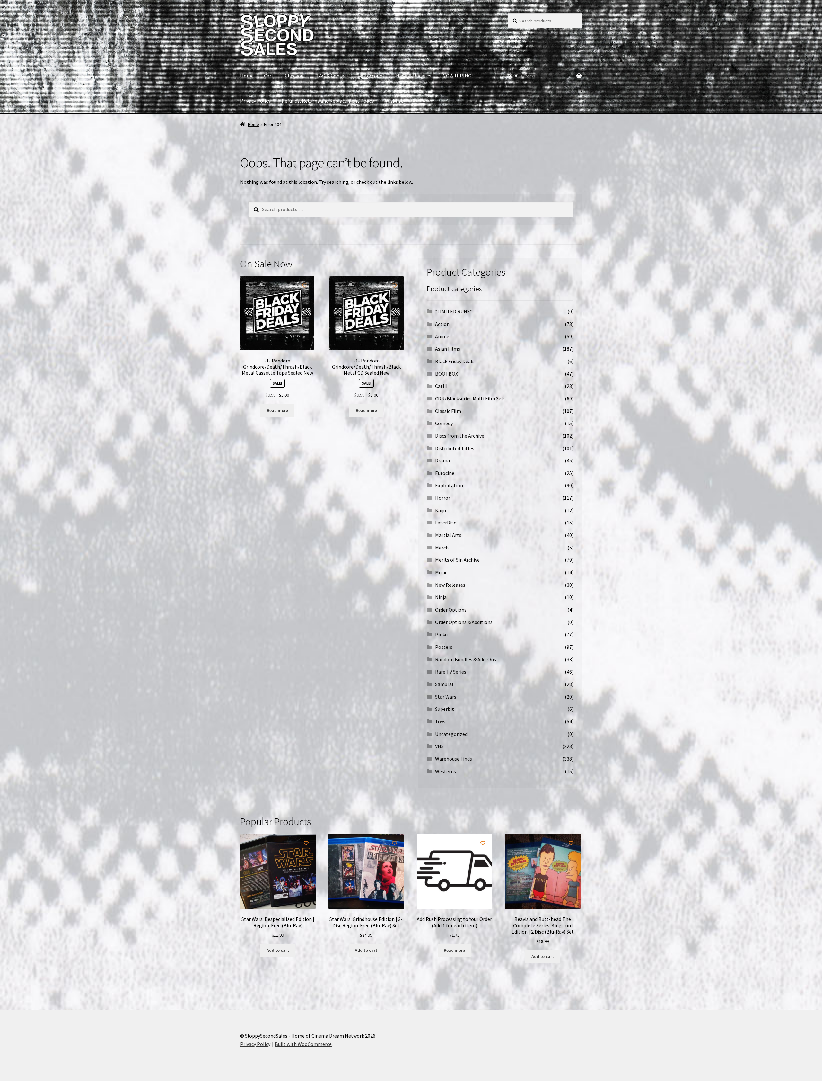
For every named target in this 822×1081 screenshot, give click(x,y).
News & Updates (413, 75)
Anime (442, 336)
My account (372, 75)
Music (441, 572)
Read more (277, 410)
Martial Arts (448, 535)
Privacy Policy (255, 100)
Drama (442, 460)
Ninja (441, 597)
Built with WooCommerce (303, 1044)
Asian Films (447, 348)
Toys (440, 721)
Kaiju (440, 510)
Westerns (445, 771)
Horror (442, 498)
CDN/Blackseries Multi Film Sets (470, 398)
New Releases (450, 585)
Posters (443, 647)
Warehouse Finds (453, 758)
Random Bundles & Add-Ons (465, 659)
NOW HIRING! (457, 75)
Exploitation (449, 485)
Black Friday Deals (455, 361)
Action (442, 324)
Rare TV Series (450, 671)
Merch (442, 547)
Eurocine (444, 473)
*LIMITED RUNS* (453, 311)
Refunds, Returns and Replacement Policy (328, 100)
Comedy (444, 423)
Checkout (295, 75)
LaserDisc (445, 522)
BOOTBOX (446, 374)
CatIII (441, 386)
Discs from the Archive (459, 436)
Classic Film (448, 411)
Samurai (444, 684)
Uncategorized (451, 734)
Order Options (451, 609)
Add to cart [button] (278, 950)
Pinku (441, 634)
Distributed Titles (454, 448)
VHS (439, 746)
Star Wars (445, 696)
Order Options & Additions (464, 622)
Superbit (444, 709)
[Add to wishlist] (305, 285)
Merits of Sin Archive (457, 560)
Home (247, 75)
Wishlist (394, 100)
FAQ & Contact (333, 75)
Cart (269, 75)
